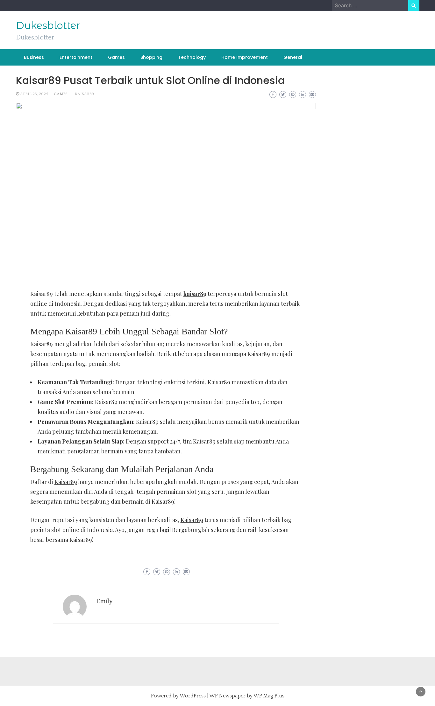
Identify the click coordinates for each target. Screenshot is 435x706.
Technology (192, 57)
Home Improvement (244, 57)
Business (34, 57)
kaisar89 (84, 94)
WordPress (193, 696)
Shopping (151, 57)
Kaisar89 (65, 482)
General (292, 57)
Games (116, 57)
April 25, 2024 (34, 94)
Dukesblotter (48, 25)
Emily (104, 601)
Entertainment (76, 57)
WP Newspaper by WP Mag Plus (246, 696)
